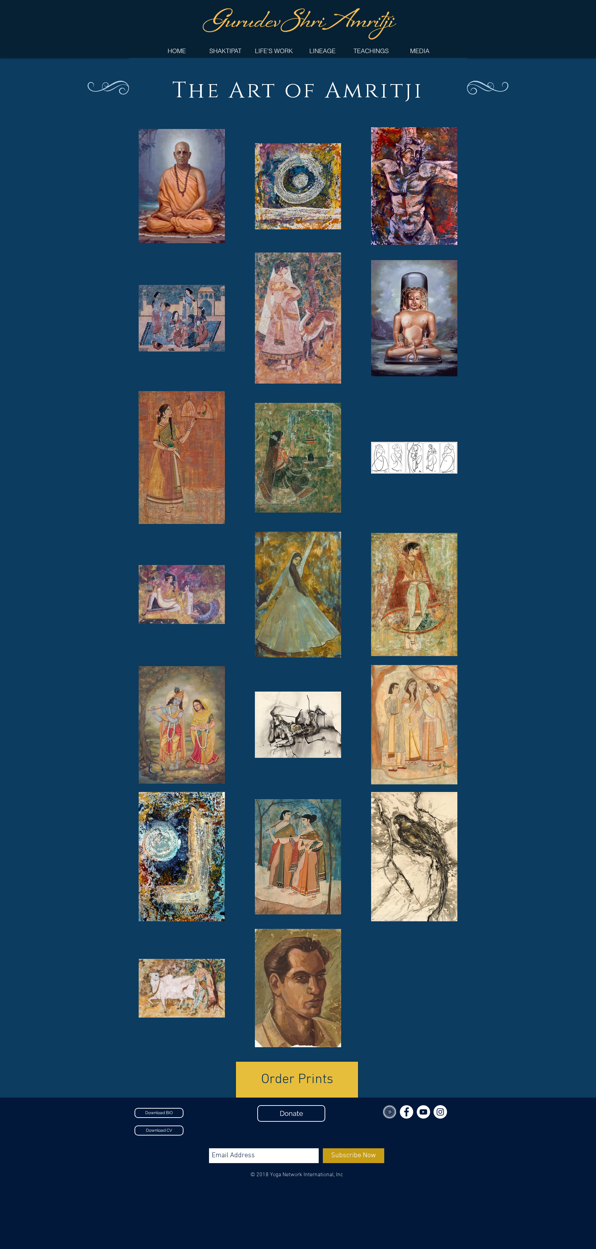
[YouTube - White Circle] (423, 1112)
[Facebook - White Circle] (406, 1112)
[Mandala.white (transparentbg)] (389, 1112)
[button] (273, 51)
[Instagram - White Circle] (440, 1112)
